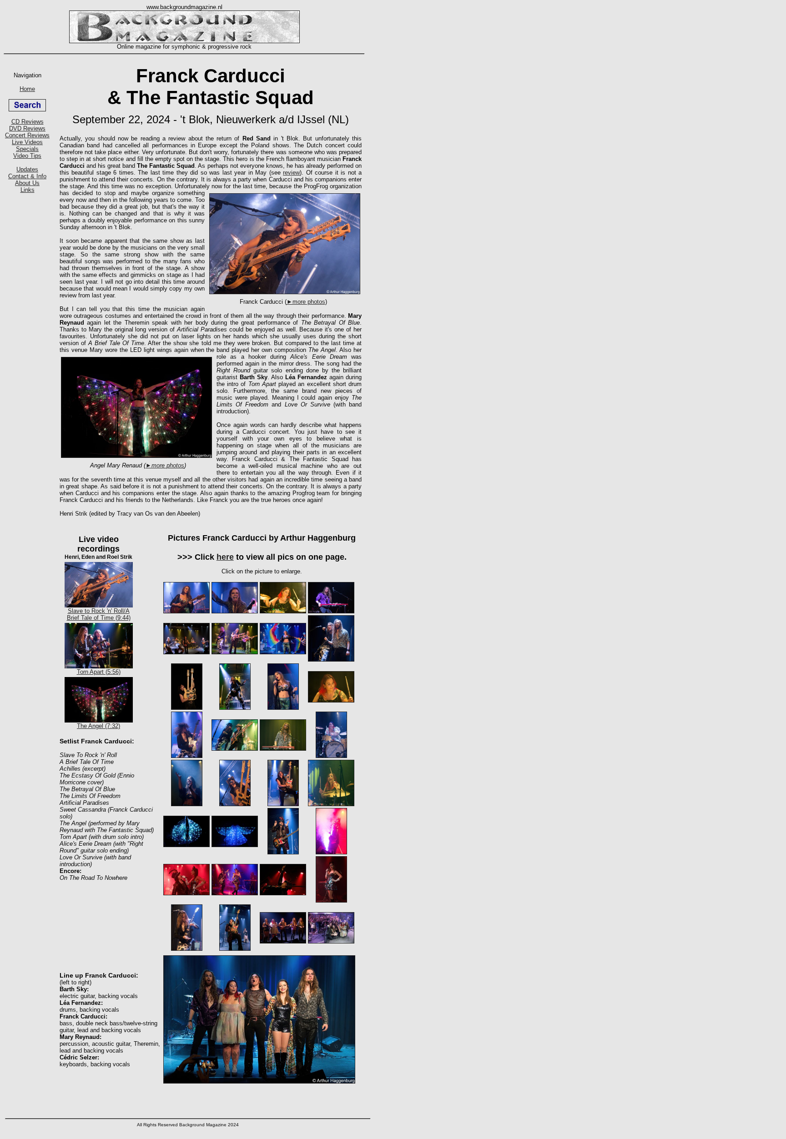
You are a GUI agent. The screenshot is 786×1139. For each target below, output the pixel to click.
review (291, 172)
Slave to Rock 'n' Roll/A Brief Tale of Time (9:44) (99, 614)
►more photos (306, 301)
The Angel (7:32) (98, 726)
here (225, 557)
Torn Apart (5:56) (99, 671)
